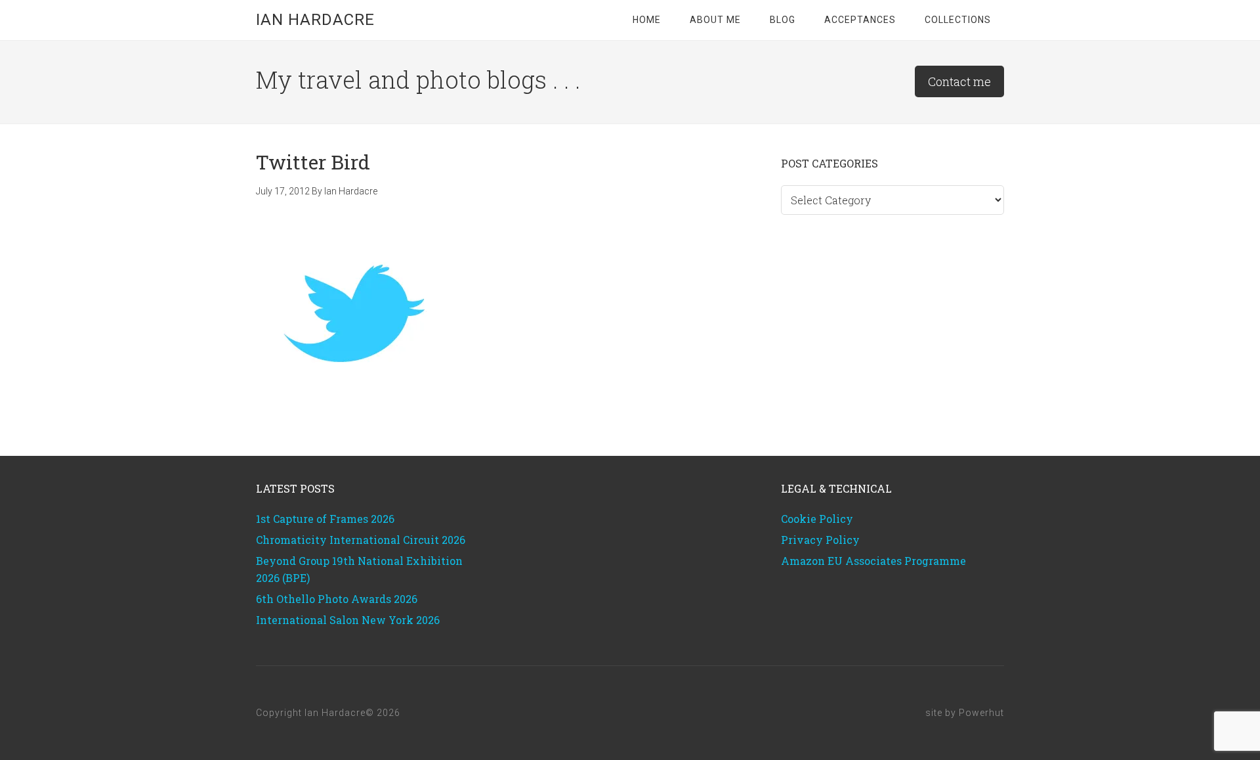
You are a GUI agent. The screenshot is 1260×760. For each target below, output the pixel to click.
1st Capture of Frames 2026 (325, 518)
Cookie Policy (817, 518)
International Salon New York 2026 (348, 620)
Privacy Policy (820, 540)
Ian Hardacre (315, 20)
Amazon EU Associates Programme (873, 561)
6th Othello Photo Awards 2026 (336, 599)
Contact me (959, 81)
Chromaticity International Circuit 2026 (360, 540)
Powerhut (981, 712)
